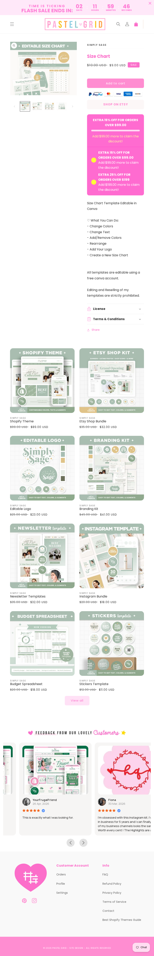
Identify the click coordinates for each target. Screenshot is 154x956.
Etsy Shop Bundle (92, 421)
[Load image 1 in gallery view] (25, 106)
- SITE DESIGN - (76, 948)
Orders (61, 874)
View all (77, 700)
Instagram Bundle (93, 596)
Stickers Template (93, 684)
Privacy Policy (111, 893)
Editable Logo (20, 509)
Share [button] (96, 330)
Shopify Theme (22, 421)
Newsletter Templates (28, 596)
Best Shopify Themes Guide (121, 920)
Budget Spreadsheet (26, 684)
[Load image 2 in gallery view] (37, 106)
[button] (12, 24)
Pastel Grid (59, 948)
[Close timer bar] (150, 3)
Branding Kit (88, 509)
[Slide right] (72, 106)
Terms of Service (114, 902)
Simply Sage (96, 45)
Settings (62, 893)
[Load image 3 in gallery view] (49, 106)
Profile (60, 884)
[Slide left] (14, 106)
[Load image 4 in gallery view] (62, 106)
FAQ (105, 874)
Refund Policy (111, 884)
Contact (108, 911)
